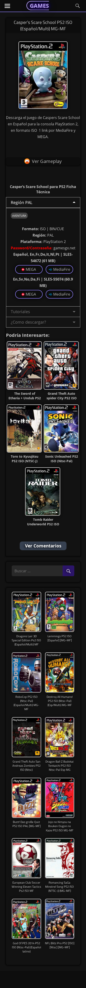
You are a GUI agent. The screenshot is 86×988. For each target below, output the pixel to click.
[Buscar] (68, 571)
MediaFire (61, 269)
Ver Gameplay (47, 161)
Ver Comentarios (43, 546)
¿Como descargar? (28, 322)
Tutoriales (20, 311)
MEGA (31, 269)
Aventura (19, 216)
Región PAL (21, 202)
